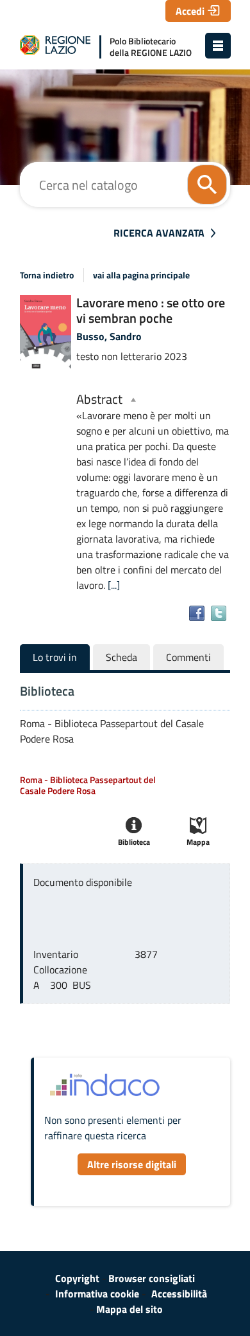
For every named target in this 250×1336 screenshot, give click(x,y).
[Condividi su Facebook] (196, 613)
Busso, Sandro (109, 336)
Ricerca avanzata (158, 232)
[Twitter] (218, 613)
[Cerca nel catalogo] (207, 184)
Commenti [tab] (188, 657)
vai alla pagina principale (141, 275)
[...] (114, 585)
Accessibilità (179, 1293)
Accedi (190, 11)
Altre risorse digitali (131, 1164)
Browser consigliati (151, 1278)
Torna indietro (47, 275)
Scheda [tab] (121, 657)
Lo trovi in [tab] (55, 657)
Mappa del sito (129, 1309)
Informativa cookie (97, 1293)
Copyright (77, 1278)
